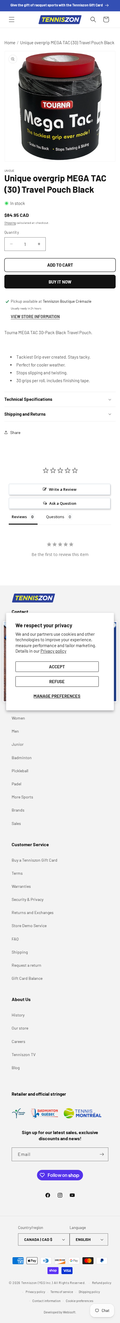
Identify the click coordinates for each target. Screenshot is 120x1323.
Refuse (57, 681)
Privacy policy (53, 651)
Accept (57, 666)
